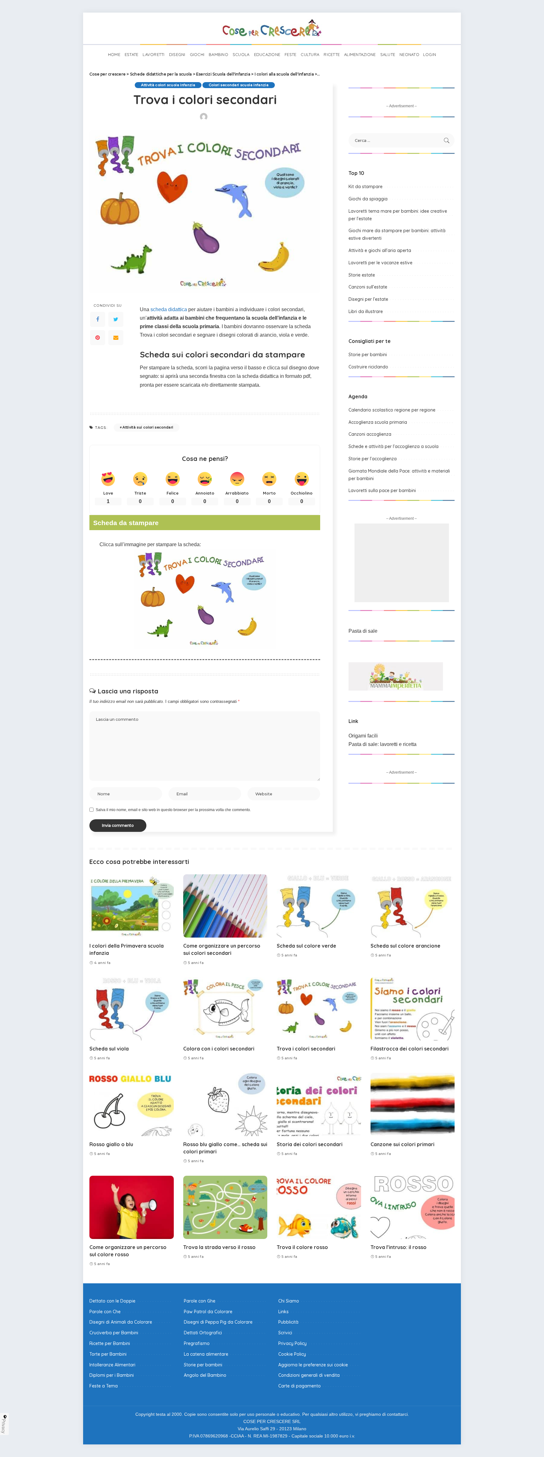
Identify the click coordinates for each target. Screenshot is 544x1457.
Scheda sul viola (109, 1048)
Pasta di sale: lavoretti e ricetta (382, 744)
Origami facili (363, 735)
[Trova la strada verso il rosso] (225, 1207)
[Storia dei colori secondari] (319, 1104)
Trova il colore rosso (302, 1247)
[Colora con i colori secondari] (225, 1008)
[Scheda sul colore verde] (319, 906)
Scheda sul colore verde (306, 946)
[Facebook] (97, 319)
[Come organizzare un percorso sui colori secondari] (225, 906)
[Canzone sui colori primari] (413, 1104)
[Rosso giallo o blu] (131, 1104)
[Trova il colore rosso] (319, 1207)
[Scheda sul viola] (131, 1008)
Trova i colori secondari (306, 1048)
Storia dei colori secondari (310, 1144)
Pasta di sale (362, 631)
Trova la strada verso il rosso (219, 1247)
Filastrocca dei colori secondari (410, 1048)
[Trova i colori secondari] (319, 1008)
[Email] (115, 337)
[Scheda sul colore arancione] (413, 906)
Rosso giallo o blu (111, 1144)
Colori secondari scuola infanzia (239, 85)
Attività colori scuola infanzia (168, 85)
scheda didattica (168, 309)
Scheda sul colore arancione (405, 946)
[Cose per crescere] (272, 28)
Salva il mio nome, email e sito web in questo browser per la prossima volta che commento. (173, 810)
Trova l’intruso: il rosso (399, 1247)
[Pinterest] (97, 337)
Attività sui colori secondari (147, 427)
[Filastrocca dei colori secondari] (413, 1008)
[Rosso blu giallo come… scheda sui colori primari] (225, 1104)
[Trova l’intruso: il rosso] (413, 1207)
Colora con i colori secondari (218, 1048)
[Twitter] (115, 319)
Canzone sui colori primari (402, 1144)
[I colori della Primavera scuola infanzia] (131, 906)
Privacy (4, 1426)
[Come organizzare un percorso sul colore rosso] (131, 1207)
